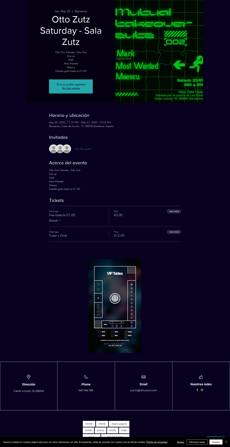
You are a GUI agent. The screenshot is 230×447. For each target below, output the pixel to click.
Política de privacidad (156, 442)
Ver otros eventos (71, 88)
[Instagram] (202, 390)
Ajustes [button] (180, 442)
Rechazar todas (197, 442)
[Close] (226, 441)
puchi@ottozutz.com (143, 390)
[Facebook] (197, 390)
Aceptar (216, 442)
